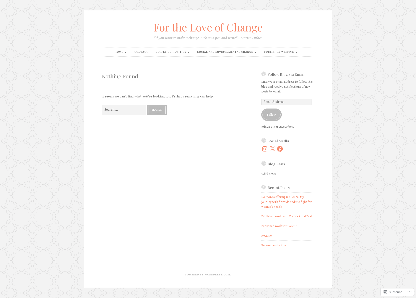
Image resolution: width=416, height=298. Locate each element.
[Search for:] (124, 110)
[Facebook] (279, 148)
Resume (266, 235)
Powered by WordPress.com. (208, 274)
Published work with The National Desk (287, 216)
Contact (141, 52)
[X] (272, 148)
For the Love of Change (208, 27)
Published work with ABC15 (279, 226)
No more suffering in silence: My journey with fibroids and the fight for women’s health (286, 202)
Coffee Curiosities (171, 52)
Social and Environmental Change (225, 52)
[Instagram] (264, 148)
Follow (271, 115)
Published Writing (279, 52)
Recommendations (273, 245)
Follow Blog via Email (286, 74)
